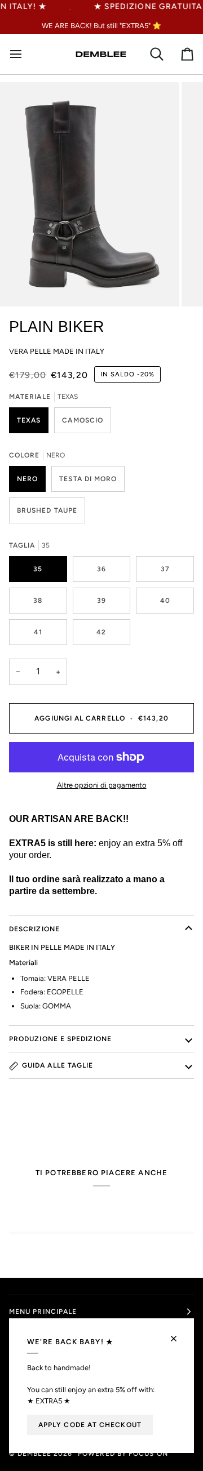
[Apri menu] (20, 54)
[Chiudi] (178, 1333)
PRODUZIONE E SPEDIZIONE (60, 1039)
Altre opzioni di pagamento (102, 785)
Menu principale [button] (43, 1312)
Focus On (148, 1453)
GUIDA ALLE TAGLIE (57, 1065)
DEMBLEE (34, 1453)
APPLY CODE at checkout (90, 1425)
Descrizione (34, 929)
